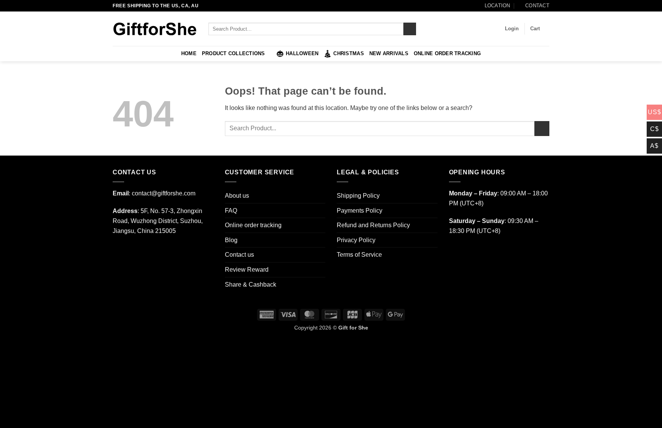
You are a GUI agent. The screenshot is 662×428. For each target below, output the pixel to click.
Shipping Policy (358, 195)
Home (189, 53)
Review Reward (247, 269)
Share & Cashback (250, 284)
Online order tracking (447, 53)
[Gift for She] (155, 29)
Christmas (348, 53)
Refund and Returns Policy (373, 225)
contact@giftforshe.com (163, 193)
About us (237, 195)
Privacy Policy (356, 240)
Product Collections (233, 53)
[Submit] (409, 29)
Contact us (239, 254)
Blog (231, 240)
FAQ (231, 210)
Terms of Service (359, 254)
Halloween (302, 53)
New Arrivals (388, 53)
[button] (512, 29)
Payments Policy (359, 210)
